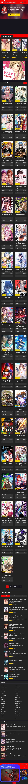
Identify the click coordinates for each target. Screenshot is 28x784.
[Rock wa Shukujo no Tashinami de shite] (21, 509)
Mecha (17, 699)
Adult (13, 601)
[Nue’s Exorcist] (7, 232)
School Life (17, 703)
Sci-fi (2, 705)
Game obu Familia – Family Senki (20, 491)
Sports (2, 714)
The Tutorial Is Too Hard (21, 408)
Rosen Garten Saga (20, 131)
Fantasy (21, 609)
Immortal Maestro (21, 352)
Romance (17, 601)
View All (25, 83)
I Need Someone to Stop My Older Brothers (20, 271)
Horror (16, 695)
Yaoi (2, 718)
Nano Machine (13, 652)
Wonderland (9, 754)
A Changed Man (10, 739)
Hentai (16, 693)
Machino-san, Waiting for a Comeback (20, 382)
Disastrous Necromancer (15, 660)
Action (13, 609)
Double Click (7, 491)
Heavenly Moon (7, 408)
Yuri (16, 718)
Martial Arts (15, 655)
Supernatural (15, 628)
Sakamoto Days (20, 214)
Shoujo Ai (17, 707)
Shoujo (2, 707)
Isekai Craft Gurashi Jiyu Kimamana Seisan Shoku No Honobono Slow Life (7, 549)
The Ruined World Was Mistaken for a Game (20, 160)
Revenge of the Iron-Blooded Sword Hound (20, 326)
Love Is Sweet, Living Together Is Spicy (20, 187)
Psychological (18, 701)
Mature (20, 655)
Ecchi (16, 689)
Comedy (24, 637)
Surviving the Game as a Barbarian (15, 625)
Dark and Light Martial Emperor (17, 607)
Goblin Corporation (7, 214)
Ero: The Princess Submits (7, 104)
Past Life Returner (20, 435)
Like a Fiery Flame (7, 463)
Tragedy (3, 716)
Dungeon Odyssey (14, 643)
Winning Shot (20, 546)
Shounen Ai (18, 709)
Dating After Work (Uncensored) (17, 599)
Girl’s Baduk (7, 297)
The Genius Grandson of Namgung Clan (7, 354)
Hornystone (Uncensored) (16, 667)
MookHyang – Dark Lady (20, 464)
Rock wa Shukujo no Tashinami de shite (20, 519)
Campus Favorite (10, 725)
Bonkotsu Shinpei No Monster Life (7, 574)
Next (20, 587)
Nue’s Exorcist (7, 242)
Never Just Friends (7, 186)
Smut (16, 711)
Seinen (20, 601)
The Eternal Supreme (7, 325)
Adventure (17, 609)
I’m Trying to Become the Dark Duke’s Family (20, 105)
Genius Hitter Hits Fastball (7, 381)
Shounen (13, 610)
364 (15, 587)
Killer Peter (21, 297)
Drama (16, 619)
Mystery (3, 701)
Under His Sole (10, 746)
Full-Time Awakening (14, 674)
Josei (2, 697)
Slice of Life (3, 711)
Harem (17, 638)
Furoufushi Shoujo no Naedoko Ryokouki (7, 519)
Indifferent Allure (10, 732)
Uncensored (11, 602)
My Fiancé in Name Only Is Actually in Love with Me (7, 271)
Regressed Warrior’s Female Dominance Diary (16, 634)
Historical (11, 655)
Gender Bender (19, 691)
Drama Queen (7, 435)
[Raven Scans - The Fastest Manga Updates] (11, 2)
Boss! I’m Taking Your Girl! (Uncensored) (16, 616)
